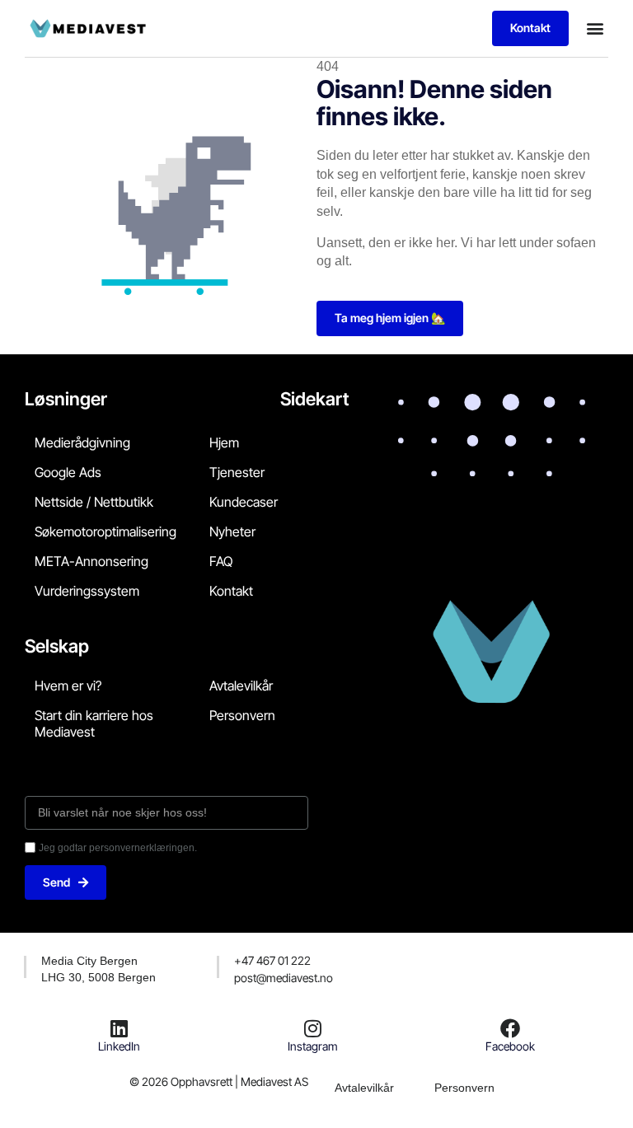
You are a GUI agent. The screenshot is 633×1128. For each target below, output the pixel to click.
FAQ (220, 561)
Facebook (510, 1046)
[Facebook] (510, 1028)
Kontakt (231, 591)
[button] (594, 28)
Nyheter (232, 531)
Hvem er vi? (68, 685)
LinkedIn (119, 1046)
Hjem (224, 442)
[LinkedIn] (119, 1028)
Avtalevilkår (241, 685)
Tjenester (237, 472)
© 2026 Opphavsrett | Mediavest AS (218, 1081)
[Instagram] (313, 1028)
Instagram (313, 1046)
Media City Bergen (89, 960)
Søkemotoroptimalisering (105, 531)
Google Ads (68, 472)
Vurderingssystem (87, 591)
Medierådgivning (82, 442)
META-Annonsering (91, 561)
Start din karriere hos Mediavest (94, 723)
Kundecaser (243, 502)
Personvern (242, 715)
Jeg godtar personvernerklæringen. (118, 848)
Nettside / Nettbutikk (94, 502)
